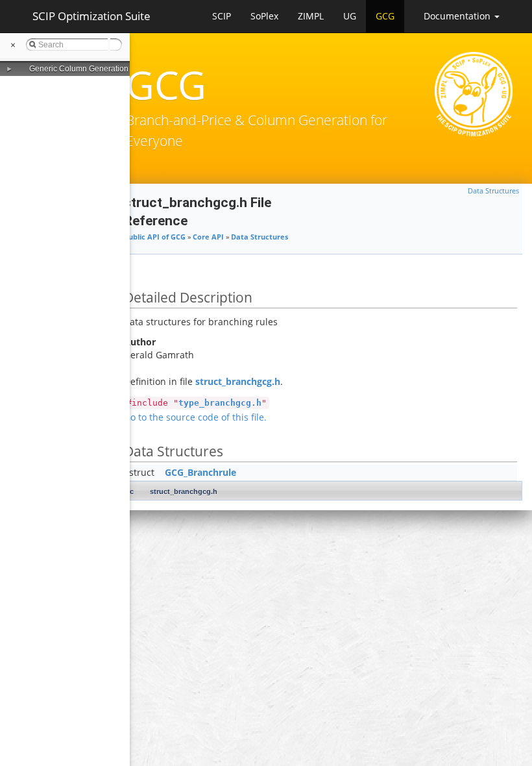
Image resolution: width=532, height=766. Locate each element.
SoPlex (264, 16)
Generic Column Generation (78, 68)
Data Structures (493, 190)
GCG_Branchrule (200, 472)
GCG (385, 16)
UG (349, 16)
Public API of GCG (155, 236)
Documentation (458, 16)
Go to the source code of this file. (195, 417)
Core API (208, 236)
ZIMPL (311, 16)
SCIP (221, 16)
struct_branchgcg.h (237, 381)
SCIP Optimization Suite (91, 15)
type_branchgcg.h (219, 403)
